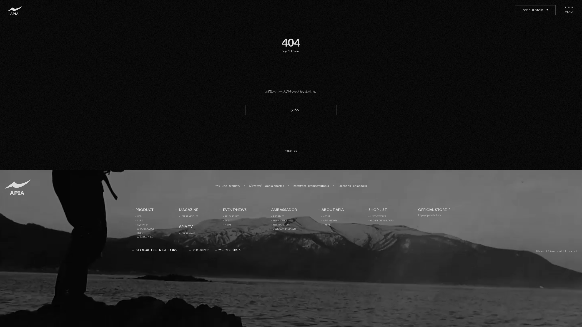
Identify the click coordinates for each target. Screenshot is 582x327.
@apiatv (234, 186)
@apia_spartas (274, 186)
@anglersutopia (318, 186)
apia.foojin (360, 186)
